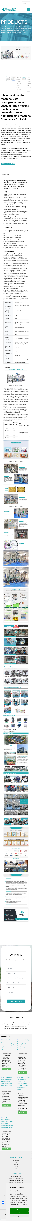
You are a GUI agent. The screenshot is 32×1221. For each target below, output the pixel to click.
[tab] (16, 174)
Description (5, 174)
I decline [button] (19, 1212)
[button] (16, 54)
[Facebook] (3, 1202)
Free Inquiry (6, 1069)
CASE (16, 1163)
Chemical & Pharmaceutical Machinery (14, 26)
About (16, 1166)
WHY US (16, 1165)
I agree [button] (19, 1209)
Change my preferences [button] (19, 1216)
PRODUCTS (16, 1161)
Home (2, 26)
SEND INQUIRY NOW (16, 1001)
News (16, 1168)
